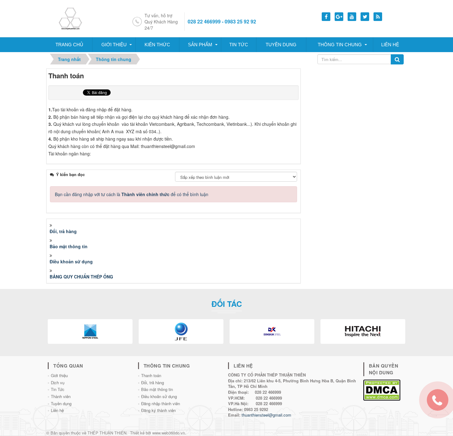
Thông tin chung (340, 44)
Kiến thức (157, 44)
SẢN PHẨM (200, 44)
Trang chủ (69, 44)
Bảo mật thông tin (69, 246)
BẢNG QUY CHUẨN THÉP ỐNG (81, 277)
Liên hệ (390, 44)
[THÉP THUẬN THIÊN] (77, 18)
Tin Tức (57, 389)
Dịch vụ (57, 382)
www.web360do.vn (168, 433)
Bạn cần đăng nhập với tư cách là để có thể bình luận (131, 194)
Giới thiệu (114, 44)
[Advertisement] (355, 107)
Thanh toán (151, 375)
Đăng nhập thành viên (160, 403)
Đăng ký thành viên (158, 410)
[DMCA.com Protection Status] (381, 389)
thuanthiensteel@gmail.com (266, 415)
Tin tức (238, 44)
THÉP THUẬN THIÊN (107, 433)
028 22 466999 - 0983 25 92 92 (222, 21)
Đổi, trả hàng (63, 231)
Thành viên (61, 396)
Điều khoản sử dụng (71, 261)
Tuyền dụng (281, 44)
